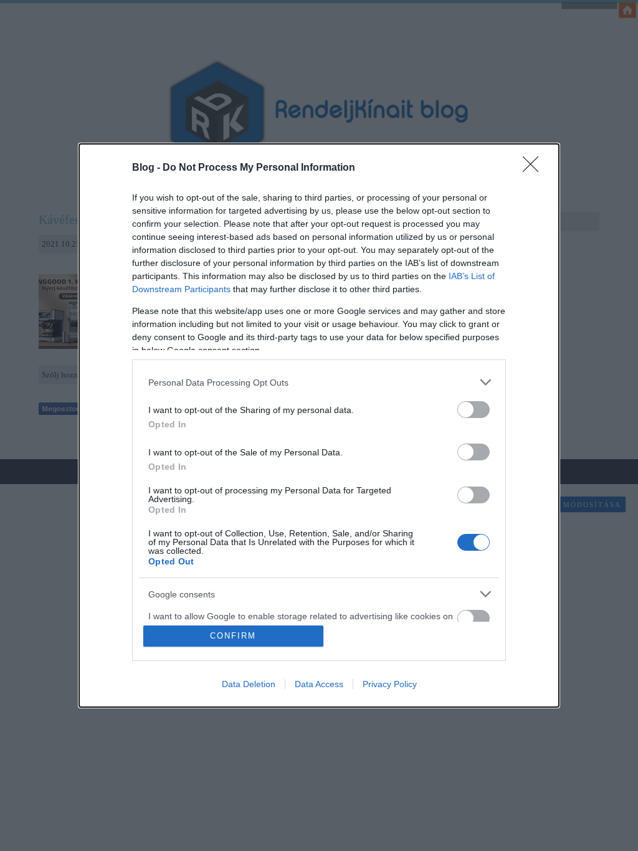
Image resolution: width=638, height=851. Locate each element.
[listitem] (319, 382)
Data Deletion (248, 684)
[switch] (473, 409)
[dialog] (319, 425)
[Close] (534, 168)
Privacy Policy (390, 684)
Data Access (319, 684)
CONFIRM (233, 635)
